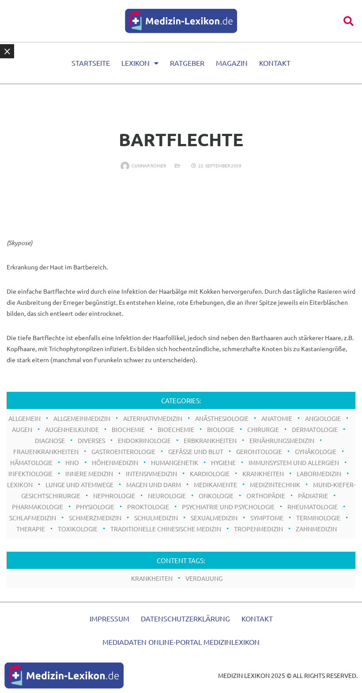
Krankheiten (263, 473)
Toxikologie (78, 529)
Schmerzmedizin (95, 518)
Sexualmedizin (214, 518)
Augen (22, 429)
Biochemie (128, 429)
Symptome (266, 518)
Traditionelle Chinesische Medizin (165, 529)
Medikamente (215, 485)
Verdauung (203, 578)
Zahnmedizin (316, 529)
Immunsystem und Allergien (294, 462)
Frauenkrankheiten (46, 451)
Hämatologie (31, 462)
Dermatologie (315, 429)
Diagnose (50, 440)
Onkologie (216, 496)
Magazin (232, 62)
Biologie (220, 429)
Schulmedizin (156, 518)
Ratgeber (187, 62)
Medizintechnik (275, 485)
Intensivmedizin (151, 473)
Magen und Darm (153, 485)
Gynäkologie (315, 451)
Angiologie (323, 418)
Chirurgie (263, 429)
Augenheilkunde (72, 429)
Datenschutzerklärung (185, 618)
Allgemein (24, 418)
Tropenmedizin (258, 529)
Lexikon (135, 62)
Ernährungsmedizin (281, 440)
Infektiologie (30, 473)
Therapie (30, 529)
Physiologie (95, 507)
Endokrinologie (144, 440)
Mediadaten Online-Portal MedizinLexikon (181, 641)
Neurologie (167, 496)
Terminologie (318, 518)
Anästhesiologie (222, 418)
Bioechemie (176, 429)
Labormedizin (319, 473)
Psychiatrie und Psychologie (228, 507)
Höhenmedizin (115, 462)
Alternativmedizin (152, 418)
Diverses (91, 440)
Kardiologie (210, 473)
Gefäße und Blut (195, 451)
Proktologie (148, 507)
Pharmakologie (37, 507)
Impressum (109, 618)
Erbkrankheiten (210, 440)
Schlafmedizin (32, 518)
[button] (348, 21)
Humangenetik (174, 462)
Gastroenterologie (123, 451)
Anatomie (276, 418)
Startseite (91, 62)
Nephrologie (114, 496)
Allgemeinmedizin (81, 418)
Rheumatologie (312, 507)
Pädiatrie (313, 496)
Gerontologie (259, 451)
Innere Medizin (89, 473)
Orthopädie (265, 496)
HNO (72, 462)
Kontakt (274, 62)
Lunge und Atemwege (79, 485)
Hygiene (223, 462)
